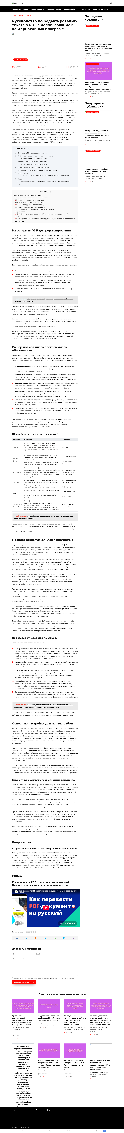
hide (48, 191)
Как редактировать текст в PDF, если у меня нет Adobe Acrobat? (48, 176)
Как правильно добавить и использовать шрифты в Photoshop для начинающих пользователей (97, 134)
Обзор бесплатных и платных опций (34, 159)
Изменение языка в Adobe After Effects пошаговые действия (96, 171)
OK (104, 1130)
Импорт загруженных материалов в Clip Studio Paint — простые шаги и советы (75, 1064)
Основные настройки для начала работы (33, 167)
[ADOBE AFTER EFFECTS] (98, 165)
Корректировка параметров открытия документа (39, 170)
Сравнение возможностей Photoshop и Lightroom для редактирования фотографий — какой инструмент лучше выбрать (22, 1022)
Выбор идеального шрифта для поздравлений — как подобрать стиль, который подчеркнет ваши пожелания (98, 85)
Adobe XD (86, 9)
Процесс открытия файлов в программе (33, 162)
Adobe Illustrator (37, 9)
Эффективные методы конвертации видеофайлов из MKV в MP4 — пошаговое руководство (100, 1065)
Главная (14, 15)
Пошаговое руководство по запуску (34, 164)
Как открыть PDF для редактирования (32, 153)
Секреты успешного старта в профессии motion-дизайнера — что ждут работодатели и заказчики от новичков (100, 1020)
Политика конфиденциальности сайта (51, 1110)
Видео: (20, 179)
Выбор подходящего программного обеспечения (37, 156)
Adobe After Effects (20, 9)
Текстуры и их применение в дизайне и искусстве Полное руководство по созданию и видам (75, 1020)
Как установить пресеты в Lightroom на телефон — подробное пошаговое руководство (49, 1064)
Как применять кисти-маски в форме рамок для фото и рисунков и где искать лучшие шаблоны (98, 47)
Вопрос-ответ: (23, 173)
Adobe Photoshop (54, 9)
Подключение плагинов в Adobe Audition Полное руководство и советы (49, 1018)
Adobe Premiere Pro (72, 9)
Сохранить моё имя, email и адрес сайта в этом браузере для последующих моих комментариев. (44, 978)
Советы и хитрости (100, 9)
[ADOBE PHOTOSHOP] (98, 40)
